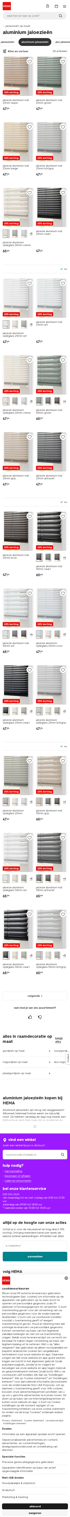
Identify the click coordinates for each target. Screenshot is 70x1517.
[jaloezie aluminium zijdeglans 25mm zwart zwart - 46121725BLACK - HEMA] (6, 711)
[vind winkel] (62, 1154)
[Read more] (35, 1126)
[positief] (30, 1017)
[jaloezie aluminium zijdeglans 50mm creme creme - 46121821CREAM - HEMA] (6, 234)
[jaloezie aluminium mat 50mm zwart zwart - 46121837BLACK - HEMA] (39, 558)
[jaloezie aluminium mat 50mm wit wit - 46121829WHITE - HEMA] (6, 634)
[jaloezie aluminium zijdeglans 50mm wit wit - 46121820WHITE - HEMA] (6, 879)
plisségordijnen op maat (17, 1073)
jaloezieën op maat (17, 26)
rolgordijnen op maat (15, 1062)
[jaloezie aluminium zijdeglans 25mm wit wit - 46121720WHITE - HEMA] (6, 324)
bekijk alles (59, 1040)
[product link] (18, 76)
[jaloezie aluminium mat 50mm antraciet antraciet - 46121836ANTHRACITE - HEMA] (48, 401)
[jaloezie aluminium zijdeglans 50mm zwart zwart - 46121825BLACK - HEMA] (6, 956)
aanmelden (35, 1256)
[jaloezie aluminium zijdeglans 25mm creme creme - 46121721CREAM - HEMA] (15, 324)
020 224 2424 (11, 1194)
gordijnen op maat (14, 1050)
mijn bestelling (13, 1171)
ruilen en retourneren (18, 1180)
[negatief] (40, 1017)
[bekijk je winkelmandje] (56, 6)
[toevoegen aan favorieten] (29, 61)
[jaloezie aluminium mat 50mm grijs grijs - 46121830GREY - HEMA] (39, 802)
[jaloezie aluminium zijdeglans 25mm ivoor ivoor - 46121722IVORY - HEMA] (24, 401)
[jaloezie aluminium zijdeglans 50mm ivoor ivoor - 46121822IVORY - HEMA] (24, 234)
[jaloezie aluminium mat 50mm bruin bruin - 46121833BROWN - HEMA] (57, 401)
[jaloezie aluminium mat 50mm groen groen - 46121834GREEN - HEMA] (39, 401)
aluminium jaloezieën (34, 42)
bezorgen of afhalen (17, 1175)
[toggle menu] (64, 6)
